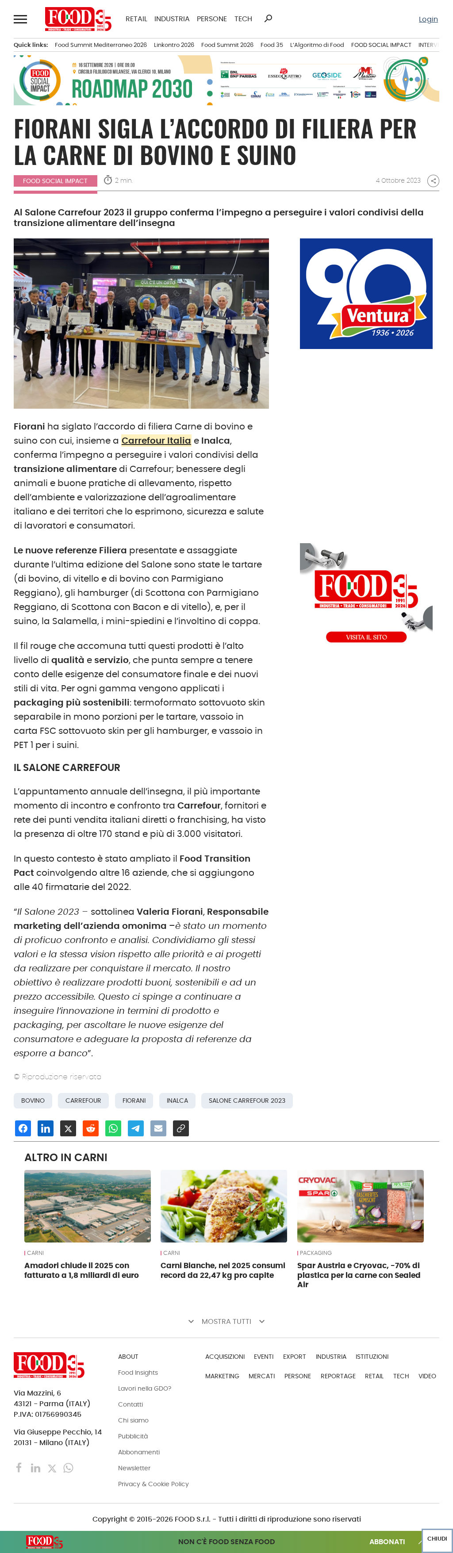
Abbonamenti (139, 1452)
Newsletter (134, 1468)
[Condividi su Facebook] (23, 1128)
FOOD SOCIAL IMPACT (381, 45)
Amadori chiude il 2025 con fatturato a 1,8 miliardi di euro (81, 1270)
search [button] (268, 18)
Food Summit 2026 (227, 45)
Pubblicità (133, 1436)
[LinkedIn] (36, 1467)
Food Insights (138, 1372)
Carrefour (83, 1101)
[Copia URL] (181, 1128)
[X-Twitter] (52, 1467)
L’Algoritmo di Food (317, 45)
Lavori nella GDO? (144, 1388)
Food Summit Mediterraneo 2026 (101, 45)
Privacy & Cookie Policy (153, 1484)
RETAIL (136, 19)
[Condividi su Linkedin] (46, 1128)
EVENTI (263, 1356)
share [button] (433, 181)
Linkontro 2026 (174, 45)
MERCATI (262, 1376)
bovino (33, 1101)
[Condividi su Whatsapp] (113, 1128)
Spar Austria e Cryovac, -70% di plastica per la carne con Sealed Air (359, 1275)
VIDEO (427, 1376)
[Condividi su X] (68, 1128)
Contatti (130, 1404)
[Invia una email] (158, 1128)
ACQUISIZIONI (225, 1356)
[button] (21, 19)
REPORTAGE (338, 1376)
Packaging (316, 1253)
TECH (243, 19)
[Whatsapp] (68, 1467)
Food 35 (272, 45)
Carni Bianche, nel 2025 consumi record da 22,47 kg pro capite (223, 1270)
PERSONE (212, 19)
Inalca (177, 1101)
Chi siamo (133, 1420)
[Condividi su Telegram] (136, 1128)
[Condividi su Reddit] (91, 1128)
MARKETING (222, 1376)
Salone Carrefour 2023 (247, 1101)
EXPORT (294, 1356)
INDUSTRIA (172, 19)
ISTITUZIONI (372, 1356)
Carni (35, 1253)
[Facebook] (20, 1467)
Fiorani (134, 1101)
